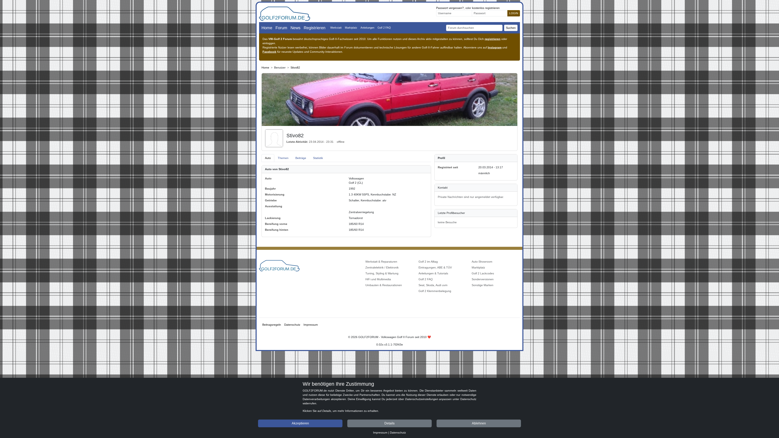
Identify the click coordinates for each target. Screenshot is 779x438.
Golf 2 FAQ (384, 27)
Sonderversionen (483, 279)
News (295, 28)
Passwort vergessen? (450, 8)
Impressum (310, 324)
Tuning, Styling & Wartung (381, 273)
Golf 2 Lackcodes (483, 273)
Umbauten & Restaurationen (383, 285)
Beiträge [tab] (300, 158)
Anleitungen (367, 27)
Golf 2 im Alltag (428, 261)
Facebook (269, 51)
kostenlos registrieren (486, 8)
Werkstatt (336, 27)
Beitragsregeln (271, 324)
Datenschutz (292, 324)
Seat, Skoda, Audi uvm (433, 285)
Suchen (511, 27)
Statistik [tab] (318, 158)
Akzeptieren (300, 423)
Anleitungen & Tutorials (433, 273)
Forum (281, 28)
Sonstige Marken (482, 285)
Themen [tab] (283, 158)
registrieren (492, 39)
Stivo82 (295, 67)
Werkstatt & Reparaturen (381, 261)
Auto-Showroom (482, 261)
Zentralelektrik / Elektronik (382, 267)
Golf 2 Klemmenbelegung (435, 291)
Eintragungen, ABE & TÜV (435, 267)
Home (266, 28)
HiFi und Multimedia (378, 279)
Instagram (494, 47)
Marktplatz (351, 27)
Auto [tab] (268, 158)
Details (389, 423)
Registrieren (314, 28)
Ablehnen (479, 423)
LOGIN (513, 13)
